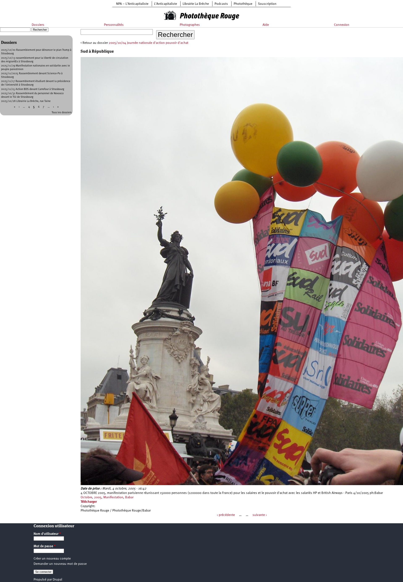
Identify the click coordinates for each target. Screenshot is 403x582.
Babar (129, 497)
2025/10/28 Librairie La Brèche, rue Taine (26, 101)
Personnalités (114, 25)
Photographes (190, 25)
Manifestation (113, 497)
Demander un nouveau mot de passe (60, 564)
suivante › (260, 515)
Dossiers (38, 25)
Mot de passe (45, 546)
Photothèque (243, 4)
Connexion (341, 25)
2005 (97, 497)
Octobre (86, 497)
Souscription (267, 4)
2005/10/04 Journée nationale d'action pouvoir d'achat (148, 43)
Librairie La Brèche (196, 4)
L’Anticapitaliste (165, 4)
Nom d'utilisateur (47, 534)
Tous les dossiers (62, 112)
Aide (266, 25)
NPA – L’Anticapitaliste (132, 4)
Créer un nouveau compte (52, 558)
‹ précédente (226, 515)
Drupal (57, 579)
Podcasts (221, 4)
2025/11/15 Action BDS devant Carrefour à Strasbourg (32, 89)
